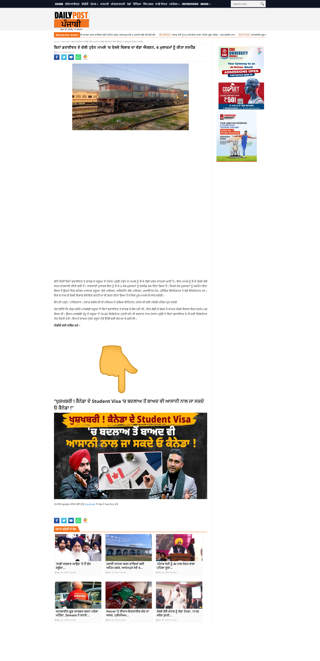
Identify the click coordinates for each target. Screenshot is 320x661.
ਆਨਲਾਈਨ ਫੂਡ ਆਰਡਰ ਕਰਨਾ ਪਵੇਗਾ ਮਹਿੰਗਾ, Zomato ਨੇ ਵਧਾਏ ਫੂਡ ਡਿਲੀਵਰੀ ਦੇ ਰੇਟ (267, 34)
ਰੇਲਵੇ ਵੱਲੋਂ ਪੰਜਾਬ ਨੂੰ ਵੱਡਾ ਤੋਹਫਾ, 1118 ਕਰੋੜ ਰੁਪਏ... (178, 613)
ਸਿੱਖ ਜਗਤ (148, 4)
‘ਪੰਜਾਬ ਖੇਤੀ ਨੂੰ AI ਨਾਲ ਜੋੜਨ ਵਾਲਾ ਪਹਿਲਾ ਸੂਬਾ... (176, 566)
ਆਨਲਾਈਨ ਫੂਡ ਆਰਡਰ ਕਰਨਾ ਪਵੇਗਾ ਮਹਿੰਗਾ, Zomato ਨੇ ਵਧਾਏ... (77, 613)
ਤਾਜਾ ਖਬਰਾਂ (65, 41)
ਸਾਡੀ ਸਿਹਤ (161, 4)
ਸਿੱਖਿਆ (137, 4)
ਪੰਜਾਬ (93, 4)
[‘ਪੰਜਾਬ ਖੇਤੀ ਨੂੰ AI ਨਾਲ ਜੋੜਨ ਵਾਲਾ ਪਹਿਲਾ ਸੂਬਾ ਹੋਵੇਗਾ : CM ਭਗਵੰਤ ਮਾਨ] (179, 547)
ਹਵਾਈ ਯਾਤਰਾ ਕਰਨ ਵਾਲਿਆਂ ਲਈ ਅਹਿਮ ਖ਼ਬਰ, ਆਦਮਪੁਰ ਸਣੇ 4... (125, 566)
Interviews (190, 4)
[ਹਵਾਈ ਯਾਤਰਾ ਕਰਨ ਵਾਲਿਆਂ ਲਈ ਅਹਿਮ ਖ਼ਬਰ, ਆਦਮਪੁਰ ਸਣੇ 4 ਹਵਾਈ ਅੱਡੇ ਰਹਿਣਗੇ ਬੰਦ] (129, 547)
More (204, 4)
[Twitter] (64, 59)
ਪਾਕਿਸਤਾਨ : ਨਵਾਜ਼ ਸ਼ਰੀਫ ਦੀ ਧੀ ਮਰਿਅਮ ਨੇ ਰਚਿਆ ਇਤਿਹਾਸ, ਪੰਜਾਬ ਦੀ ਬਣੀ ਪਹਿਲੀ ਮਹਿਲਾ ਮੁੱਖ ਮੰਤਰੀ (123, 302)
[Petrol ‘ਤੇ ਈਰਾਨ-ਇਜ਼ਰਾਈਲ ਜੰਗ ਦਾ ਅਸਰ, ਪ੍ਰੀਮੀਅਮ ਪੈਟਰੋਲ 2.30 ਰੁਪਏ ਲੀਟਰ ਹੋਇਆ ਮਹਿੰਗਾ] (129, 595)
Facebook (90, 504)
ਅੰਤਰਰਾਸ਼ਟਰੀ (118, 4)
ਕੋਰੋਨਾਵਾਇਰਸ (72, 4)
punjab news (76, 515)
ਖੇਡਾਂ (129, 4)
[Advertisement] (130, 159)
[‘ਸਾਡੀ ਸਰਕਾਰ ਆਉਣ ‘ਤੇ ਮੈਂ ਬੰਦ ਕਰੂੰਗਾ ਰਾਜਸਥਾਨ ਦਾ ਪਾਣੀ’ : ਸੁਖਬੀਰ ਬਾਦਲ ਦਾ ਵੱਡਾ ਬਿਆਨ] (78, 547)
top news (89, 515)
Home (59, 4)
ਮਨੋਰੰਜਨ (173, 4)
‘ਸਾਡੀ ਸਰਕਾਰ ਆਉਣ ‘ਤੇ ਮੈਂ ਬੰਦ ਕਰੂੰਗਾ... (73, 566)
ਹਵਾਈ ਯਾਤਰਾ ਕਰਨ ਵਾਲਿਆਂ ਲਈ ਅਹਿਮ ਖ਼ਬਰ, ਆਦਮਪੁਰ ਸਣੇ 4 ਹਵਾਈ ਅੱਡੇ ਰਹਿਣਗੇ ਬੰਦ (94, 34)
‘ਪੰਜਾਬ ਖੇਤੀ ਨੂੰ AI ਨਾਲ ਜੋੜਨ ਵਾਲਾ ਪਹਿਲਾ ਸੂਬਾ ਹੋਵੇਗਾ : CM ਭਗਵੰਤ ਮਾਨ (182, 34)
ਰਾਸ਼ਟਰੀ (104, 4)
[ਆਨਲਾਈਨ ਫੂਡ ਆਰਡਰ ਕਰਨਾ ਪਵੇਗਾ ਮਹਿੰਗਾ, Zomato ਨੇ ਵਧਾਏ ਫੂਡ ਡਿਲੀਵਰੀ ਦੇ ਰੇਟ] (78, 595)
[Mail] (71, 59)
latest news (61, 515)
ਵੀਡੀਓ (85, 4)
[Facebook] (57, 59)
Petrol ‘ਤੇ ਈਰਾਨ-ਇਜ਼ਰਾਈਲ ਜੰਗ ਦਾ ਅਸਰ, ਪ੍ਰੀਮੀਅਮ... (127, 613)
